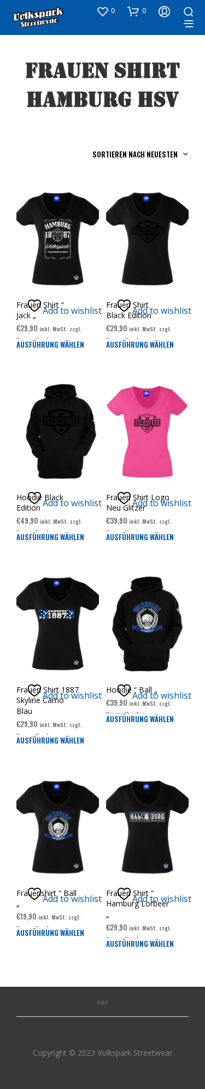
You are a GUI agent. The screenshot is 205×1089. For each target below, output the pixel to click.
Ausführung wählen (50, 344)
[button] (105, 10)
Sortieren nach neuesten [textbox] (135, 154)
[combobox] (115, 154)
